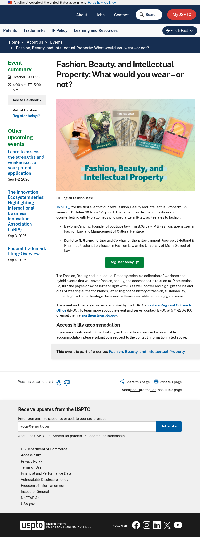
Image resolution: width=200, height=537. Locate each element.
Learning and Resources (96, 30)
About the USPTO (31, 436)
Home (14, 42)
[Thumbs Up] (59, 383)
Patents (10, 30)
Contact (121, 15)
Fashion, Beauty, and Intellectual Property (147, 351)
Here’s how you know (104, 2)
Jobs (101, 15)
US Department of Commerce (44, 449)
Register (25, 116)
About (81, 15)
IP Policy (60, 30)
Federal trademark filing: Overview (27, 251)
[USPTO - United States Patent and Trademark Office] (54, 528)
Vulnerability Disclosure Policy (44, 479)
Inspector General (35, 492)
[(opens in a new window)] (145, 528)
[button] (134, 383)
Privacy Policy (32, 461)
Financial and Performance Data (46, 473)
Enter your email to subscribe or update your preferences (62, 419)
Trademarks (34, 30)
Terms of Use (31, 467)
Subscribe (169, 426)
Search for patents (67, 436)
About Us (35, 42)
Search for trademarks (107, 436)
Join (61, 207)
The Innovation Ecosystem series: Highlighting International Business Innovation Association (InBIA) (26, 210)
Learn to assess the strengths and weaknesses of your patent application (26, 162)
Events (56, 42)
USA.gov (28, 504)
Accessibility (31, 455)
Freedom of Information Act (42, 486)
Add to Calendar (26, 100)
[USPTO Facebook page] (135, 528)
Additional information (139, 390)
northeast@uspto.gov (99, 315)
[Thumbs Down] (67, 383)
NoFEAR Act (31, 498)
